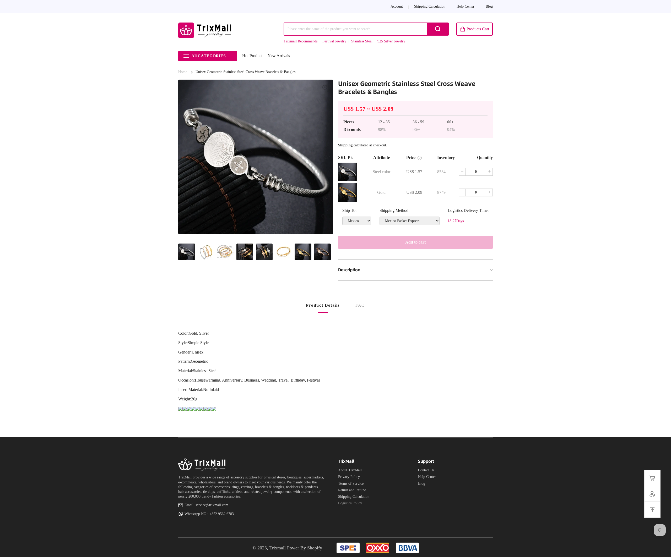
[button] (474, 29)
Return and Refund (352, 490)
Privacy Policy (349, 477)
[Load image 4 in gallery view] (244, 252)
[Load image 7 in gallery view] (303, 252)
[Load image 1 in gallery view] (186, 252)
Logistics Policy (350, 503)
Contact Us (426, 470)
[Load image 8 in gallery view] (322, 252)
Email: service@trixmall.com (206, 505)
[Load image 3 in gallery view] (225, 252)
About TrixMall (350, 470)
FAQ (360, 305)
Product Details (323, 305)
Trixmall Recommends (300, 41)
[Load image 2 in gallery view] (206, 252)
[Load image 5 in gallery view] (264, 252)
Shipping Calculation (353, 497)
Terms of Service (351, 484)
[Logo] (205, 30)
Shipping (345, 145)
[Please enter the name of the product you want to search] (438, 29)
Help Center (427, 477)
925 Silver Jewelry (391, 41)
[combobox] (366, 29)
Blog (421, 484)
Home (182, 72)
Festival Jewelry (334, 41)
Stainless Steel (361, 41)
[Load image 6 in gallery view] (283, 252)
